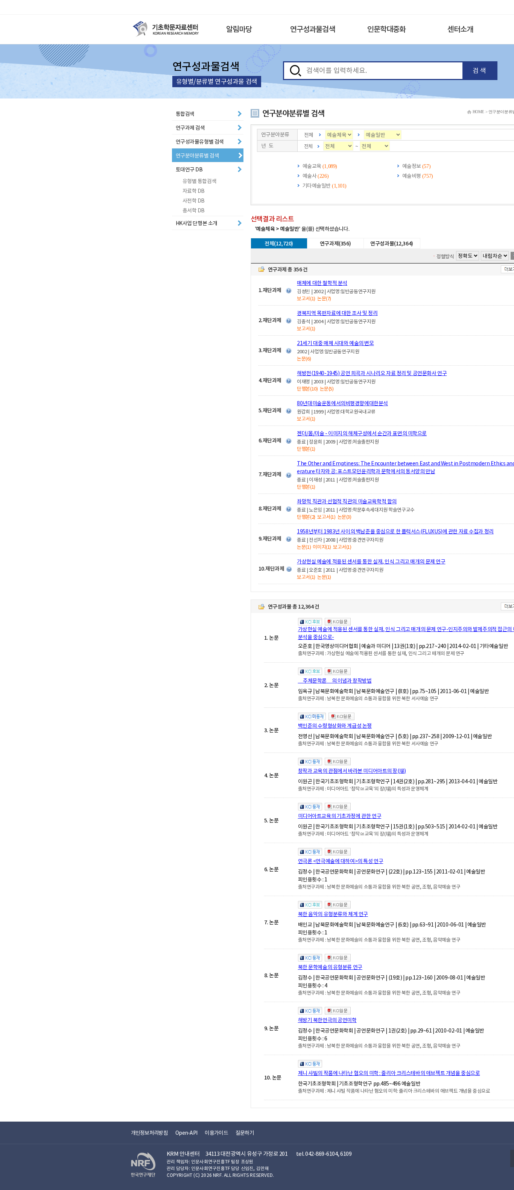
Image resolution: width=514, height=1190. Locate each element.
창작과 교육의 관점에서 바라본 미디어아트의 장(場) (352, 771)
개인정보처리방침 (149, 1132)
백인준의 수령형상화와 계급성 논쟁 (335, 725)
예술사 (310, 176)
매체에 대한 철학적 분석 (322, 283)
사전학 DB (193, 200)
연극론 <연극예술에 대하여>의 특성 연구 (340, 861)
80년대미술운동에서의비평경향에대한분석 (342, 403)
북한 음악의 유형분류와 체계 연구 (333, 914)
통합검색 (185, 114)
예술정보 (411, 166)
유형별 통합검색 (199, 181)
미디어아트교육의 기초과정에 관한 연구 (340, 816)
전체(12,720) (279, 243)
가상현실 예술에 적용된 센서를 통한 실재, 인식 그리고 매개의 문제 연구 (371, 561)
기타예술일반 (317, 185)
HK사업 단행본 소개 (196, 223)
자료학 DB (193, 191)
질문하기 (245, 1132)
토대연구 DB (189, 169)
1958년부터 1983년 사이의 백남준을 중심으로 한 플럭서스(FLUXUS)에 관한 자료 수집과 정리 (395, 531)
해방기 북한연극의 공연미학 (327, 1020)
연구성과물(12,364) (391, 243)
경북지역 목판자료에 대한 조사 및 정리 (337, 313)
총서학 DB (193, 210)
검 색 (479, 71)
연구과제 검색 (190, 127)
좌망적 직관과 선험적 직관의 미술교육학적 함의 (347, 501)
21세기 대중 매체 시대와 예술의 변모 (335, 343)
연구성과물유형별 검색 (200, 141)
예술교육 (312, 166)
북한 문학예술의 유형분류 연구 (330, 967)
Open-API (186, 1132)
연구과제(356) (335, 243)
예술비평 (411, 176)
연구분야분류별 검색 (197, 155)
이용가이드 (216, 1132)
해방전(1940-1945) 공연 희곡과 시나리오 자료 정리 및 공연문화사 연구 (372, 373)
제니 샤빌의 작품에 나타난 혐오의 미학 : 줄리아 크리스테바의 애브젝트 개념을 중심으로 (389, 1073)
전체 (308, 135)
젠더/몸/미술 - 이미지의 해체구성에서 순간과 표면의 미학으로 (362, 433)
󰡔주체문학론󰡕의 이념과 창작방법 (335, 680)
